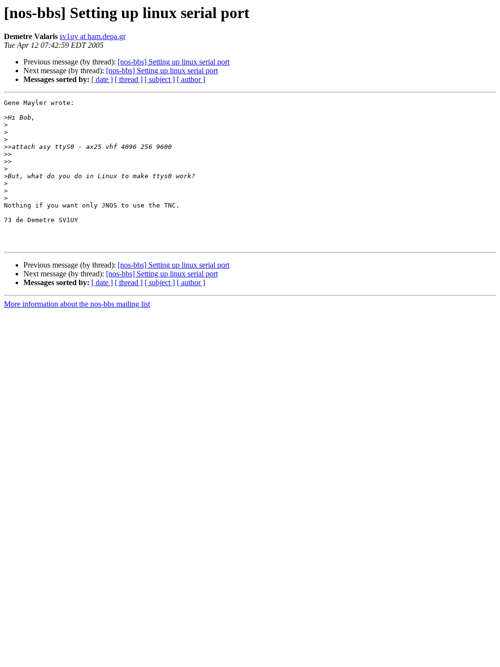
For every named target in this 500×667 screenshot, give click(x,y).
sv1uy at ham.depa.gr (92, 36)
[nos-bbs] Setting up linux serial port (173, 62)
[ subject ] (160, 79)
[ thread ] (129, 79)
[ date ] (102, 79)
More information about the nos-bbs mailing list (77, 304)
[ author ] (191, 79)
